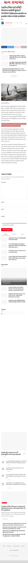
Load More (14, 76)
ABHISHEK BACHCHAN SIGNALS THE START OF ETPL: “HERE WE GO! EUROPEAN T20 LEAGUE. (17, 295)
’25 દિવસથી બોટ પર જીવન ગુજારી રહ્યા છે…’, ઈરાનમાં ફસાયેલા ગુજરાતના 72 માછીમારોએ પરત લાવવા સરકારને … (16, 484)
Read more (5, 519)
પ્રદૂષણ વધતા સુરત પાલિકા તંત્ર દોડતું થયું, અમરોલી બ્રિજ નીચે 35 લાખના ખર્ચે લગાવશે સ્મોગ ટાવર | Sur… (17, 57)
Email (3, 209)
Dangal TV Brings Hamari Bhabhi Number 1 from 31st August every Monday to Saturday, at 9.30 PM (16, 288)
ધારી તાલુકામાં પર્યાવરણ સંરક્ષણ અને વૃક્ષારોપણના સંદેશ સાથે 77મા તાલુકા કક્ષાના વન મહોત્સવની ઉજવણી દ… (14, 535)
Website (3, 216)
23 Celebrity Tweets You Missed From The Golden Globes (17, 251)
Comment (4, 182)
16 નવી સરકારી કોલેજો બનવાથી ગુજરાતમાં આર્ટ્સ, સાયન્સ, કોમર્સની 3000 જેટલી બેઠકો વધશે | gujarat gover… (17, 245)
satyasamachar (9, 23)
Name (3, 202)
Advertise (9, 546)
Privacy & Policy (16, 546)
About (4, 546)
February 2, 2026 (18, 23)
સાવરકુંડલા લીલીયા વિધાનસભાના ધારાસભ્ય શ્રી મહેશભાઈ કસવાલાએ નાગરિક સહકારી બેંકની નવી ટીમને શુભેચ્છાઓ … (13, 281)
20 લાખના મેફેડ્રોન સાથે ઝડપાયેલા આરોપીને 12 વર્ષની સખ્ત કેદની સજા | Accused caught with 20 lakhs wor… (17, 258)
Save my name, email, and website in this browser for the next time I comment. (15, 224)
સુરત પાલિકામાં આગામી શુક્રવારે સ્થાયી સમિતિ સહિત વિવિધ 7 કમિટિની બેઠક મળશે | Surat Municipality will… (17, 64)
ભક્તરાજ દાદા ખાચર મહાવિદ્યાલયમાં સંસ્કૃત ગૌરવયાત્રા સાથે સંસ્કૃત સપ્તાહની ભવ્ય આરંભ (17, 301)
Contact (23, 546)
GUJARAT (4, 502)
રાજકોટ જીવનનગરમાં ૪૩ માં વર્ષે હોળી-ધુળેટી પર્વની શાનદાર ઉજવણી (17, 239)
